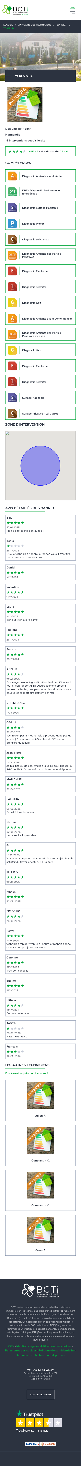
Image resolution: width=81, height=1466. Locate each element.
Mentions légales (27, 1346)
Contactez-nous (40, 1395)
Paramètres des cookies (21, 1350)
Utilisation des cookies (56, 1346)
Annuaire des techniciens (33, 1355)
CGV (11, 1346)
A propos (58, 1355)
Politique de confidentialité (57, 1350)
